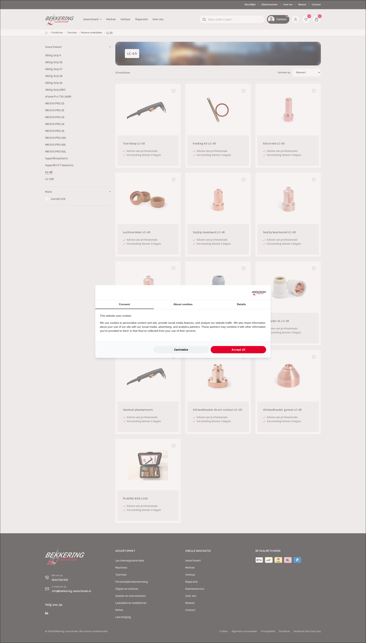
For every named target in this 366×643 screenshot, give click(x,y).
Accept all (238, 349)
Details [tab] (241, 304)
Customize (181, 349)
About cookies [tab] (183, 304)
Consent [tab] (124, 304)
